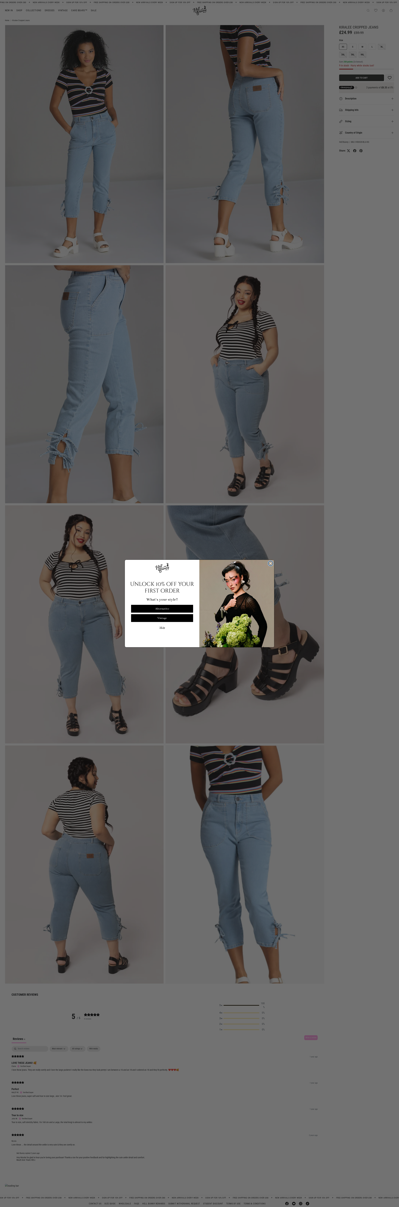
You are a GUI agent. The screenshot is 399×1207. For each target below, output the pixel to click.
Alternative (162, 608)
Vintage (162, 618)
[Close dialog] (270, 563)
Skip (162, 627)
